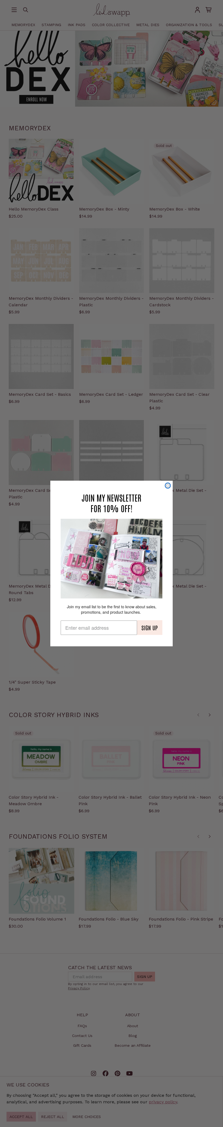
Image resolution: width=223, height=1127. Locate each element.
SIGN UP (149, 627)
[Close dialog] (168, 485)
